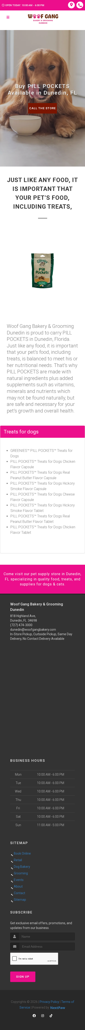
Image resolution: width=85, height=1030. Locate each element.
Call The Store (42, 108)
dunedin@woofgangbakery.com (33, 629)
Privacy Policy (49, 1002)
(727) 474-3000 (21, 625)
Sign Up (22, 976)
